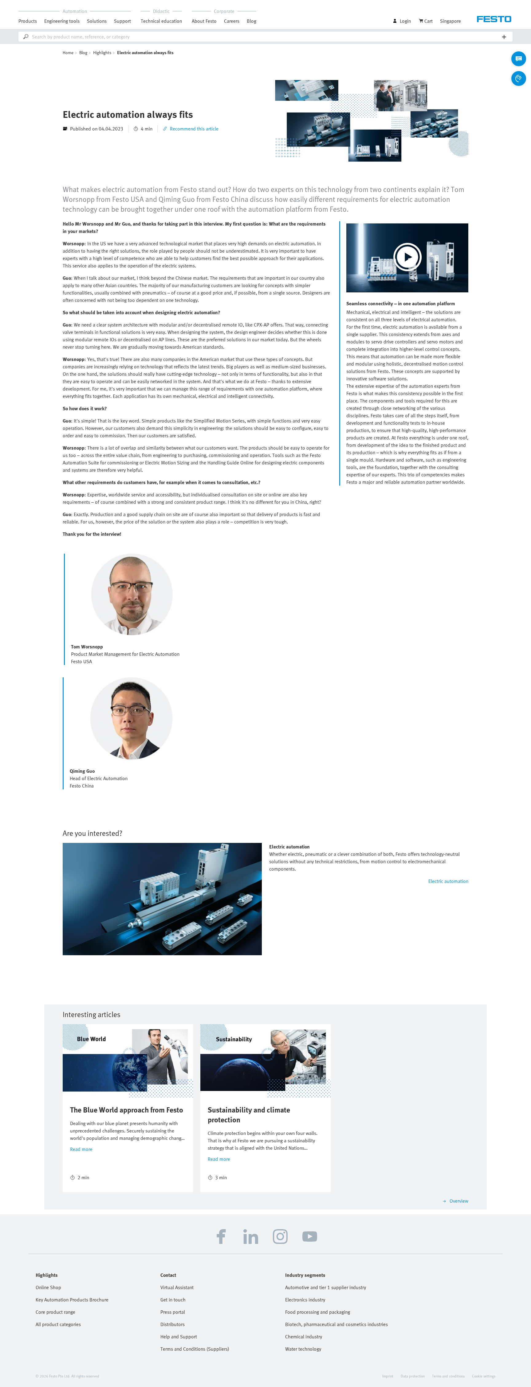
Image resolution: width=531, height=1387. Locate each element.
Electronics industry (305, 1299)
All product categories (58, 1324)
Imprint (387, 1376)
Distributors (172, 1324)
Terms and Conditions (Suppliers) (194, 1349)
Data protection (413, 1376)
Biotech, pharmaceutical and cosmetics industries (336, 1324)
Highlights (102, 52)
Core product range (55, 1312)
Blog (251, 21)
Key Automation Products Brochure (72, 1299)
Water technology (303, 1349)
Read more (81, 1149)
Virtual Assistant (177, 1287)
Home (68, 52)
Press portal (172, 1312)
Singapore (450, 21)
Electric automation (448, 881)
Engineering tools (62, 21)
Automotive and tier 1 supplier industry (325, 1287)
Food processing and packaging (317, 1312)
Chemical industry (303, 1336)
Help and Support (178, 1336)
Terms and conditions (448, 1376)
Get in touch (173, 1299)
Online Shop (48, 1287)
